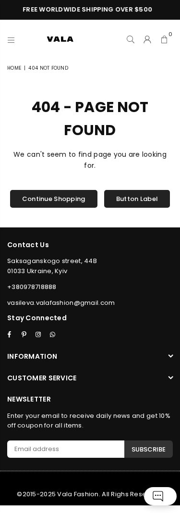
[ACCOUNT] (147, 39)
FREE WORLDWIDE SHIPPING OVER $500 (86, 9)
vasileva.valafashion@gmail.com (61, 302)
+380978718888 (32, 286)
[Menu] (11, 39)
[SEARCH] (130, 39)
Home (14, 68)
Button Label (137, 198)
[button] (164, 39)
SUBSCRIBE (149, 449)
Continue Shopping (53, 198)
